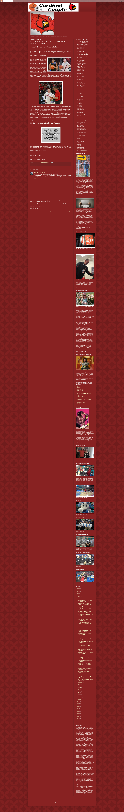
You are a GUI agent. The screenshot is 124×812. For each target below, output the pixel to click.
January (79, 699)
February (80, 697)
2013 (78, 715)
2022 (78, 595)
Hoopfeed (79, 395)
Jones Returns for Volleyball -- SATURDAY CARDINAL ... (83, 617)
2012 (78, 716)
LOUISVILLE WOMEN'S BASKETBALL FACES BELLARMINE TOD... (85, 645)
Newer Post (33, 211)
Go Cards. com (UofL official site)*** (84, 393)
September (80, 686)
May (79, 692)
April (79, 694)
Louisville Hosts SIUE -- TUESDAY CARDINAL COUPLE (84, 666)
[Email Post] (52, 162)
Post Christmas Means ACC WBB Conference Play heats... (84, 612)
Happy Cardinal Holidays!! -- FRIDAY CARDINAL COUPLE (85, 620)
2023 (78, 593)
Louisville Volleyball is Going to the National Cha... (84, 639)
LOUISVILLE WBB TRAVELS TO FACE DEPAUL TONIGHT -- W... (85, 626)
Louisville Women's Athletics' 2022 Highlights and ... (84, 609)
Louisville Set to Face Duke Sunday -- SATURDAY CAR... (85, 598)
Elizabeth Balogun (34, 165)
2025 (78, 589)
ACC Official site (80, 387)
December (80, 596)
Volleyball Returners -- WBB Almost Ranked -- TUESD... (84, 628)
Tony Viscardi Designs (81, 402)
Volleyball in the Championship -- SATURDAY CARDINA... (84, 637)
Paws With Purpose (80, 397)
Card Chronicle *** (80, 389)
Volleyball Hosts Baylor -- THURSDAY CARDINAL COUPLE (85, 661)
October (79, 684)
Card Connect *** (80, 390)
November (80, 682)
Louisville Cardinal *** (81, 396)
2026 (78, 588)
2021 (78, 701)
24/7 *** (78, 386)
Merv (35, 172)
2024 (78, 591)
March (79, 696)
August (79, 687)
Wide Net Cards (80, 403)
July (79, 689)
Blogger (67, 802)
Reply (35, 178)
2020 (78, 703)
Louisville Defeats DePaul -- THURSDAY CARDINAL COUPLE (85, 623)
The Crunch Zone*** (81, 400)
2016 (78, 709)
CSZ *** (78, 392)
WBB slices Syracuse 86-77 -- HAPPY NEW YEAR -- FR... (85, 601)
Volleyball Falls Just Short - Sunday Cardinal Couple (84, 634)
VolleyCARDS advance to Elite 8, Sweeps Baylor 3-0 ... (84, 658)
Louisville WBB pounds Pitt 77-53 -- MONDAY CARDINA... (85, 631)
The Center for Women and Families (84, 399)
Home (51, 211)
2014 (78, 713)
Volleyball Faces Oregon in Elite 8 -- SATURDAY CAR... (85, 656)
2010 (78, 720)
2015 (78, 711)
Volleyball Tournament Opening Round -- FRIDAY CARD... (85, 677)
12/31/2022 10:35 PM (40, 172)
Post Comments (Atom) (40, 213)
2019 (78, 704)
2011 (78, 718)
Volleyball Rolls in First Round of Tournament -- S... (84, 675)
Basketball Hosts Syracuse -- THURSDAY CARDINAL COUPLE (85, 604)
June (79, 691)
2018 (78, 706)
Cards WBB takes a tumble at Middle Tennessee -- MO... (85, 669)
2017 (78, 708)
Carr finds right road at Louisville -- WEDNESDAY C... (84, 607)
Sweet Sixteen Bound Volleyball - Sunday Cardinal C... (84, 672)
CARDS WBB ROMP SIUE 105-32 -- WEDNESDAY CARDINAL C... (85, 664)
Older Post (69, 211)
